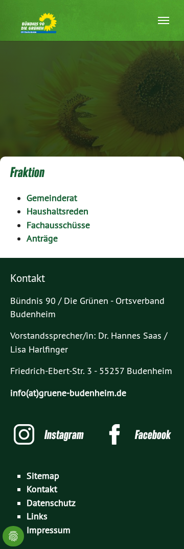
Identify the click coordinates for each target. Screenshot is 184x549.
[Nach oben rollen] (160, 525)
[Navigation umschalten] (163, 20)
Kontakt (42, 489)
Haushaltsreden (57, 211)
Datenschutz (51, 503)
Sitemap (43, 475)
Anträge (42, 238)
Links (37, 516)
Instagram (64, 434)
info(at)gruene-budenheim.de (68, 393)
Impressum (49, 530)
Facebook (153, 434)
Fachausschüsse (58, 225)
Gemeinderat (52, 198)
